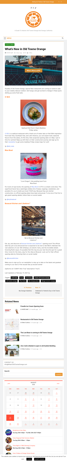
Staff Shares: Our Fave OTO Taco (44, 2)
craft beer (14, 277)
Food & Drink (9, 45)
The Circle (23, 281)
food (21, 277)
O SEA (7, 133)
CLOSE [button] (29, 459)
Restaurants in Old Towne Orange (32, 319)
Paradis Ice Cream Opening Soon (32, 306)
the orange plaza (33, 281)
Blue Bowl (35, 187)
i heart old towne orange (41, 277)
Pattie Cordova (26, 322)
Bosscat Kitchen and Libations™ (31, 243)
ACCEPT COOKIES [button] (39, 459)
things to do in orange (48, 281)
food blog (29, 277)
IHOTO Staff (10, 53)
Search (6, 371)
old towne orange (11, 281)
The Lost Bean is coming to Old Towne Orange (36, 333)
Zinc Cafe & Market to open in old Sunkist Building (38, 346)
